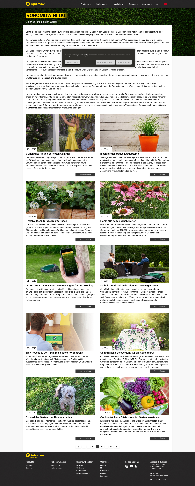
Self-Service (79, 468)
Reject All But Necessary (105, 62)
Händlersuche (101, 4)
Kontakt (103, 465)
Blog (101, 468)
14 (102, 447)
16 (111, 447)
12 (93, 447)
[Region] (165, 4)
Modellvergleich (56, 468)
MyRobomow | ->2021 (83, 473)
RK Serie (29, 465)
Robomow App (80, 471)
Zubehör (29, 468)
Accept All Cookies (124, 62)
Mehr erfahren (85, 175)
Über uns (146, 4)
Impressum (104, 476)
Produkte (85, 4)
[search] (157, 4)
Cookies (103, 473)
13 (97, 447)
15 (107, 447)
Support (132, 4)
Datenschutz (104, 471)
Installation (118, 4)
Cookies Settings (72, 62)
